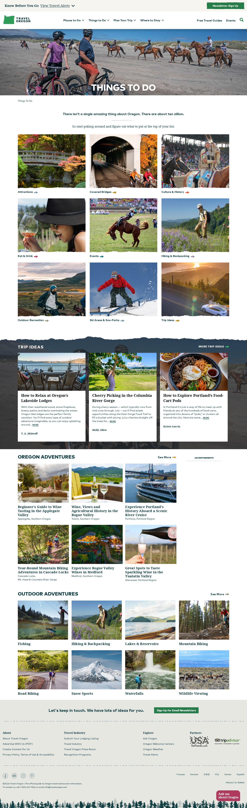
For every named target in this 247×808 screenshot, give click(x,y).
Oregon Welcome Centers (158, 743)
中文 (217, 774)
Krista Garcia (171, 426)
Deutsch (194, 774)
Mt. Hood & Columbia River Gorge (37, 579)
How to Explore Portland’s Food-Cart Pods (193, 398)
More (35, 424)
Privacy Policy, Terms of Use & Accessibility (28, 754)
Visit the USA (199, 741)
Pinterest (32, 775)
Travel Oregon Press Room (80, 749)
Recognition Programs (77, 754)
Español (240, 774)
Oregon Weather (153, 749)
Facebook (5, 775)
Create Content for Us (16, 749)
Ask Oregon (150, 738)
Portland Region (145, 518)
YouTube (14, 775)
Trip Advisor (227, 741)
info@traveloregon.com (56, 787)
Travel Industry (73, 743)
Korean (227, 774)
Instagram (23, 775)
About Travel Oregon (15, 738)
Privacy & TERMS (235, 782)
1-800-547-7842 (28, 787)
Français (181, 774)
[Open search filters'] (242, 20)
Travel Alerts (150, 754)
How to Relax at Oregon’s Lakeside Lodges (44, 398)
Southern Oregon (41, 518)
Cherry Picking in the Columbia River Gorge (122, 398)
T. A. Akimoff (29, 433)
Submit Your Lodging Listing (81, 738)
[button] (228, 795)
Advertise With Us (18, 743)
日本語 (207, 774)
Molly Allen (99, 430)
